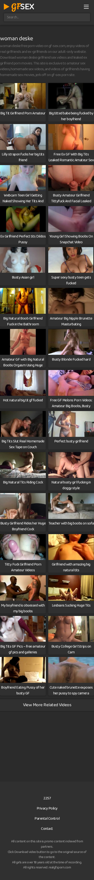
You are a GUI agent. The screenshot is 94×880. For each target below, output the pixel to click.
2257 (47, 798)
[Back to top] (85, 869)
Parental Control (47, 819)
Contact (47, 829)
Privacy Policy (47, 808)
